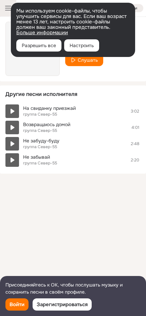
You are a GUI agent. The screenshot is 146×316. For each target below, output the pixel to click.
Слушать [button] (88, 60)
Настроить (82, 45)
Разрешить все (39, 45)
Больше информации (42, 32)
